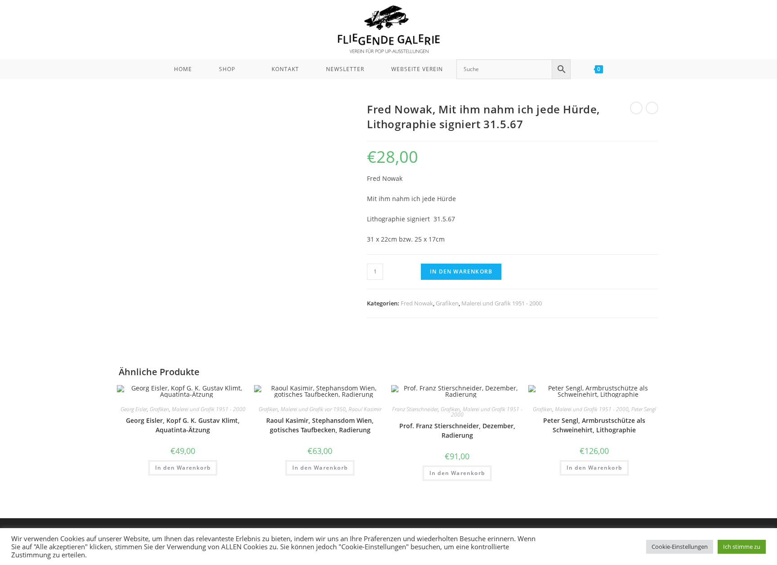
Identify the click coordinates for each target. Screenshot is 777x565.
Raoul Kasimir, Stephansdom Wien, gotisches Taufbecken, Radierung (320, 425)
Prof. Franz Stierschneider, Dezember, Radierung (457, 430)
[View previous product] (636, 108)
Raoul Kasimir (364, 409)
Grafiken (447, 303)
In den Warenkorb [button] (182, 467)
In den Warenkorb (461, 271)
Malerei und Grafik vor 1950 (313, 409)
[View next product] (652, 108)
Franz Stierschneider (415, 409)
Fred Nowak (417, 303)
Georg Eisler (134, 409)
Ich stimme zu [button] (741, 547)
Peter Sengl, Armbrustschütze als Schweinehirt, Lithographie (594, 425)
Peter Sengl (643, 409)
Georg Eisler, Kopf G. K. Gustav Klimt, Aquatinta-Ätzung (183, 425)
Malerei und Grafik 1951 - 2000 (501, 303)
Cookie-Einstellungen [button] (680, 547)
